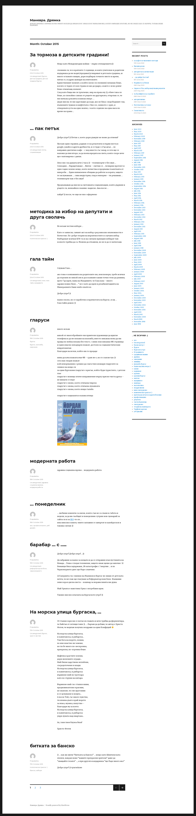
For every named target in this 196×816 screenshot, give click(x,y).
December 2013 (139, 208)
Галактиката (139, 111)
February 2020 (139, 136)
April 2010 (137, 246)
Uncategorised (35, 76)
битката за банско (52, 745)
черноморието (36, 571)
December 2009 (140, 250)
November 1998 (139, 322)
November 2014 (139, 181)
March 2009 (138, 267)
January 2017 (138, 155)
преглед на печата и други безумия (147, 395)
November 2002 (140, 305)
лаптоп (136, 378)
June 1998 (137, 324)
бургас (44, 76)
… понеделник (47, 504)
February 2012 (139, 222)
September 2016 (140, 158)
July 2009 (137, 257)
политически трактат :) (38, 238)
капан (136, 369)
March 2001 (138, 314)
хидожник (33, 347)
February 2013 (139, 215)
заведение (138, 359)
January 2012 (138, 224)
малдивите (38, 283)
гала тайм (42, 259)
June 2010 (137, 243)
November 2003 (140, 300)
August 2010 (138, 238)
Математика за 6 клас (142, 105)
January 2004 (139, 295)
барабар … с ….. (48, 544)
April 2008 (138, 274)
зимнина (137, 362)
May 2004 (137, 293)
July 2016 (137, 162)
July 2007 (137, 279)
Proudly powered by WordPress (57, 805)
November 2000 (140, 317)
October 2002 (139, 307)
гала (43, 280)
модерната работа (52, 461)
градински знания (141, 355)
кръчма (137, 374)
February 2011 (139, 234)
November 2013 (139, 210)
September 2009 (140, 255)
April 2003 (138, 303)
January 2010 (138, 248)
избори (39, 770)
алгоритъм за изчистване (144, 72)
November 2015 (139, 167)
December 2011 (139, 227)
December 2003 (140, 298)
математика (139, 385)
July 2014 (137, 191)
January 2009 (139, 272)
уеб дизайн (138, 412)
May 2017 (137, 146)
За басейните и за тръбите (144, 94)
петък (44, 150)
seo (31, 525)
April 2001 (137, 312)
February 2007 (139, 281)
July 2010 (137, 241)
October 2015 (138, 170)
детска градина (36, 79)
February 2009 (139, 269)
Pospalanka (34, 70)
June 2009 (137, 260)
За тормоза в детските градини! (69, 54)
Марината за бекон (141, 83)
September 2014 (140, 186)
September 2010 (140, 236)
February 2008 (139, 276)
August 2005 (138, 284)
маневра (137, 383)
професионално (39, 525)
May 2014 (137, 196)
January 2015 (138, 179)
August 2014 (138, 189)
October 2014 (138, 184)
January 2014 (138, 205)
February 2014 (139, 203)
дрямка (137, 357)
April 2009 (138, 265)
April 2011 (137, 231)
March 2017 (138, 151)
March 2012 (138, 219)
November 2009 (140, 253)
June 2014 (137, 193)
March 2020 (138, 134)
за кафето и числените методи (146, 61)
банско (33, 770)
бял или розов (139, 66)
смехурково (138, 404)
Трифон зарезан (140, 409)
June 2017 (137, 143)
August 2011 (138, 229)
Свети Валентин (140, 402)
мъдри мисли (139, 388)
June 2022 (137, 129)
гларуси (39, 320)
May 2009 (137, 262)
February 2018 (139, 141)
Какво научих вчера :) (142, 366)
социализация (35, 152)
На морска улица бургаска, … (65, 612)
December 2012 (139, 217)
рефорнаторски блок (38, 568)
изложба (39, 345)
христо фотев (35, 636)
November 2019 (139, 139)
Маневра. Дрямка (45, 20)
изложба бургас (140, 364)
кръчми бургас (139, 376)
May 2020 (137, 132)
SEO (72, 519)
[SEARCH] (164, 44)
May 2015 (137, 172)
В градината (139, 352)
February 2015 (139, 177)
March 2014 (138, 200)
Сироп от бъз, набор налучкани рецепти (149, 88)
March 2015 (138, 174)
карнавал (137, 371)
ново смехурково (140, 390)
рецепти (137, 400)
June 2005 (137, 286)
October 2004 (139, 291)
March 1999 (138, 319)
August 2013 (138, 212)
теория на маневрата (142, 407)
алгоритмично (139, 99)
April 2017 (137, 148)
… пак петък (44, 128)
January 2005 (139, 288)
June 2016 (137, 165)
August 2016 (138, 160)
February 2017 (139, 153)
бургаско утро (139, 350)
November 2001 (139, 310)
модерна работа (36, 487)
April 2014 (137, 198)
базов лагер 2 (139, 345)
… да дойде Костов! (141, 77)
